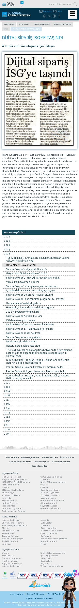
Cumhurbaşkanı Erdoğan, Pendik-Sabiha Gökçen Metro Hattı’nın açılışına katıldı (37, 377)
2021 (7, 382)
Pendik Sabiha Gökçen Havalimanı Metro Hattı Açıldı (36, 371)
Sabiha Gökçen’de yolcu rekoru (24, 316)
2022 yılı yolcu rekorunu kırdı (22, 311)
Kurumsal (24, 24)
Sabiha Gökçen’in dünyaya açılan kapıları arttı (32, 286)
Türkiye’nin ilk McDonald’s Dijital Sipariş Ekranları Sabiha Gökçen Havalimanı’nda (37, 259)
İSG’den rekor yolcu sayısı (20, 320)
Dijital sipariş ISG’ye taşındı (21, 265)
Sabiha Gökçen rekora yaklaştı (23, 337)
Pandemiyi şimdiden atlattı (21, 341)
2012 (7, 421)
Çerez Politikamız (35, 594)
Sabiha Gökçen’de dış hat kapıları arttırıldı (29, 294)
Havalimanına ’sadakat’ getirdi (23, 303)
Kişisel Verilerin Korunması (39, 598)
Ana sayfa (9, 24)
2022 (6, 29)
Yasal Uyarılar (16, 594)
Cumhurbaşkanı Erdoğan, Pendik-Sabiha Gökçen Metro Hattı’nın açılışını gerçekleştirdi (37, 361)
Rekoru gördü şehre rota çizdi (23, 345)
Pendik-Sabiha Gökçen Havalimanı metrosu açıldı (34, 367)
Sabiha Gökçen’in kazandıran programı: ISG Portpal (35, 299)
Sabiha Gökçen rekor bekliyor (23, 333)
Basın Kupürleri (62, 24)
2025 (7, 240)
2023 (7, 249)
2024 (7, 245)
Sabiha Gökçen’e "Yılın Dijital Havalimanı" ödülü (33, 277)
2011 (7, 425)
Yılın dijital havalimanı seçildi (22, 282)
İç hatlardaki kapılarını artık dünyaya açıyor (30, 290)
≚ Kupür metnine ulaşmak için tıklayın (28, 46)
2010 (7, 429)
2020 (7, 387)
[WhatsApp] (44, 16)
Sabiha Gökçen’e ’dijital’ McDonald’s (26, 269)
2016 (7, 404)
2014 (7, 412)
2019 (7, 391)
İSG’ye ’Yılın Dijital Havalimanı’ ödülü (26, 273)
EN (21, 6)
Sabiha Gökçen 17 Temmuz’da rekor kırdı (29, 328)
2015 (7, 408)
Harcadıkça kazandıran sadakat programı (30, 307)
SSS (59, 11)
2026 (7, 236)
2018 (7, 395)
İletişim (47, 11)
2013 (7, 416)
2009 (7, 433)
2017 (7, 399)
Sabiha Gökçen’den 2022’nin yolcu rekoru (30, 324)
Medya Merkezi (42, 24)
